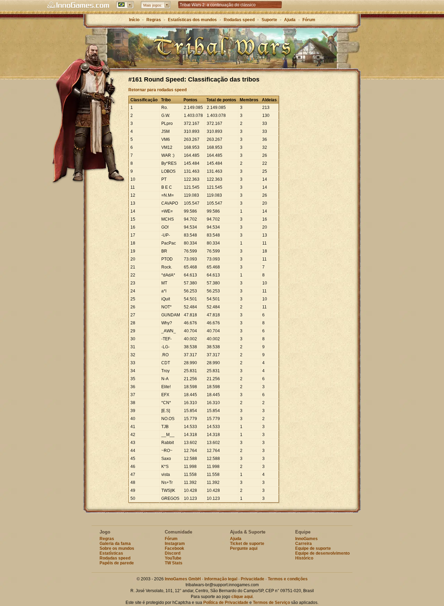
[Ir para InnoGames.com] (78, 5)
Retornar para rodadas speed (157, 89)
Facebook (174, 548)
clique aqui (242, 596)
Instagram (175, 543)
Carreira (303, 543)
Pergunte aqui (243, 548)
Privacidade (252, 579)
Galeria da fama (115, 543)
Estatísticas (111, 553)
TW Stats (173, 563)
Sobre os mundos (117, 548)
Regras (153, 19)
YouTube (173, 558)
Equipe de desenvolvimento (322, 553)
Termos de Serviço (271, 602)
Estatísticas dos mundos (192, 19)
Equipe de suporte (313, 548)
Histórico (304, 558)
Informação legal (220, 579)
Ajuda (290, 19)
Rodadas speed (239, 19)
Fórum (308, 19)
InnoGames (306, 538)
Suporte (269, 19)
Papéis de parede (117, 563)
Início (134, 19)
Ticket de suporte (247, 543)
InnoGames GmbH (183, 579)
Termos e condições (288, 579)
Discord (172, 553)
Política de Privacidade (225, 602)
